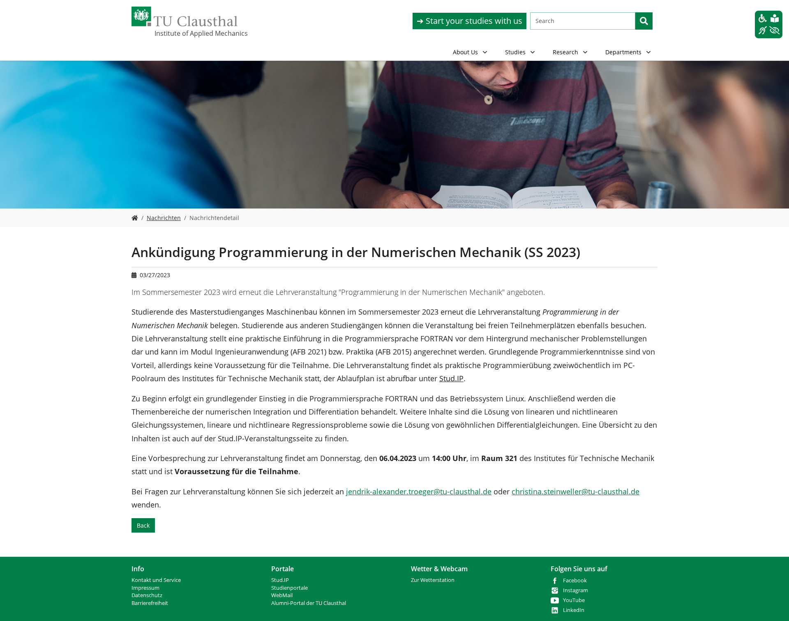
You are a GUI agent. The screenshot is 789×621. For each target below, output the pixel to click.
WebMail (282, 595)
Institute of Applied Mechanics (196, 33)
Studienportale (289, 587)
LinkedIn (573, 610)
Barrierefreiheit (150, 603)
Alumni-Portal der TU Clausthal (308, 603)
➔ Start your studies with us (469, 20)
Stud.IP (280, 580)
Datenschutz (147, 595)
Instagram (575, 590)
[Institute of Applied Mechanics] (135, 218)
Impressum (145, 587)
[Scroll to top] (772, 604)
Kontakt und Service (156, 580)
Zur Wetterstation (432, 580)
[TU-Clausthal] (185, 16)
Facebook (575, 580)
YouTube (574, 600)
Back (143, 525)
